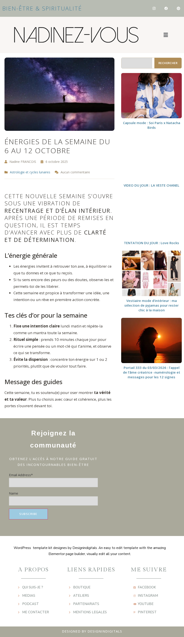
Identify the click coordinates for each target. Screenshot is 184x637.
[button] (165, 35)
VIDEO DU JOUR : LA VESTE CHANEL (151, 185)
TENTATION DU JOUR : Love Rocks (151, 243)
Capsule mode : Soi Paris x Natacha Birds (151, 125)
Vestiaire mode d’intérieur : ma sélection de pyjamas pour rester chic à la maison (151, 305)
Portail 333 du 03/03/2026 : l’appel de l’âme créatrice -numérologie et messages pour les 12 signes (151, 372)
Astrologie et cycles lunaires (30, 172)
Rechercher (167, 63)
